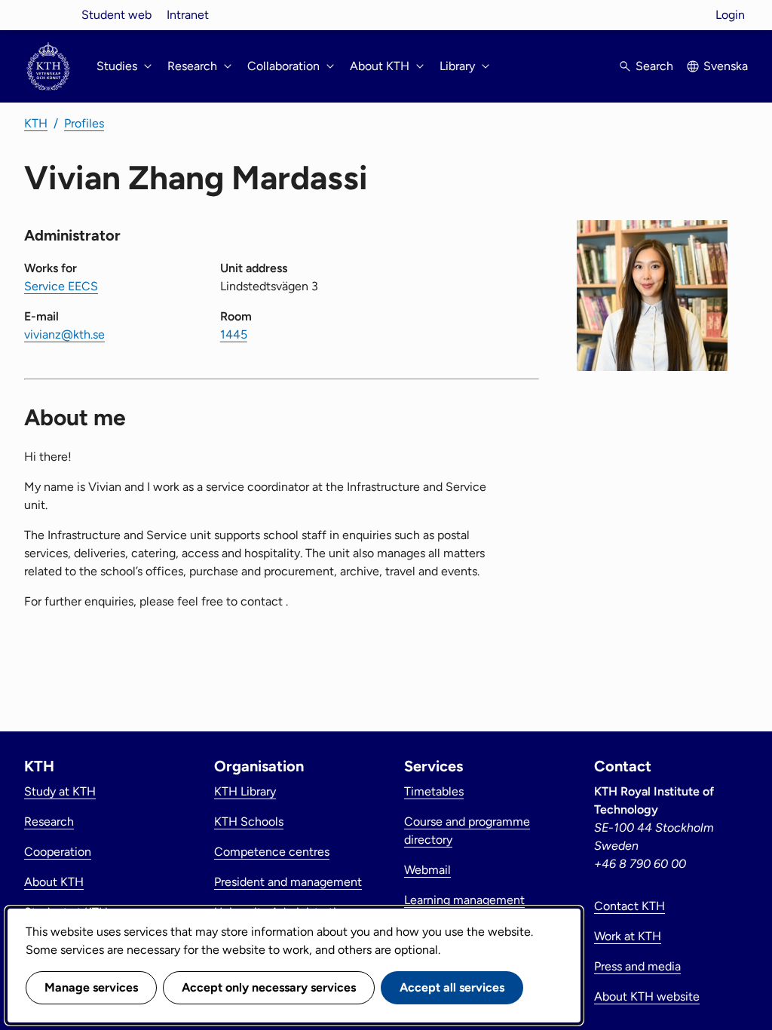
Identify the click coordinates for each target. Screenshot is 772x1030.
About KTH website (647, 996)
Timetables (434, 791)
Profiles (84, 123)
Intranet (188, 15)
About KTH (54, 882)
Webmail (427, 870)
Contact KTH (629, 906)
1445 (233, 334)
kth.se (48, 15)
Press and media (637, 966)
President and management (288, 882)
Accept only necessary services (269, 987)
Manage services (91, 987)
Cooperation (57, 852)
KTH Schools (248, 821)
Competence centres (271, 852)
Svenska (725, 66)
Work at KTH (627, 936)
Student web (116, 15)
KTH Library (245, 791)
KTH (35, 123)
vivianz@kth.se (64, 334)
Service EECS (61, 286)
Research (49, 821)
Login (730, 15)
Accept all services (452, 987)
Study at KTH (60, 791)
